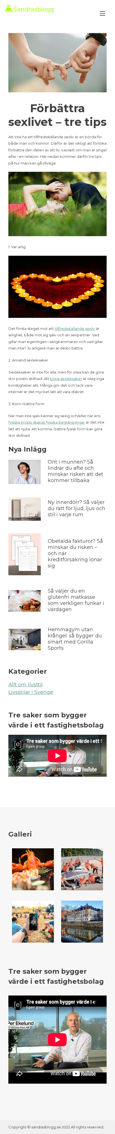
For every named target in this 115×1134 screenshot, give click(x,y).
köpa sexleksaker (66, 378)
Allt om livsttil (25, 685)
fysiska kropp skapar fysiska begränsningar (46, 422)
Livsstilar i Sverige (30, 692)
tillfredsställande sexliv (75, 328)
